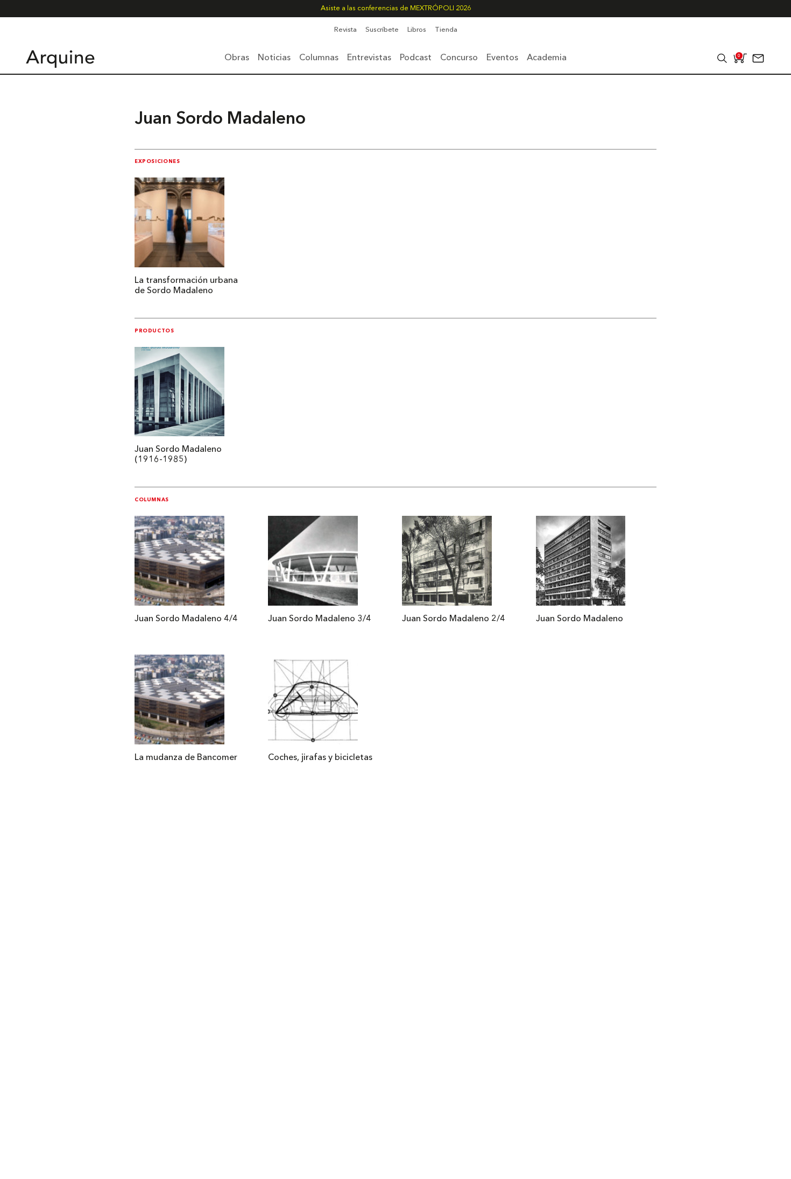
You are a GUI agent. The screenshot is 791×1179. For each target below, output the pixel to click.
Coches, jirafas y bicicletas (320, 758)
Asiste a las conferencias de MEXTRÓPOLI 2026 (396, 8)
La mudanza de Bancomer (186, 758)
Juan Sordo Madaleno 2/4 (453, 619)
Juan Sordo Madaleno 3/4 (319, 619)
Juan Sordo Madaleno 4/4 (186, 619)
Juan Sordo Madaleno (579, 619)
